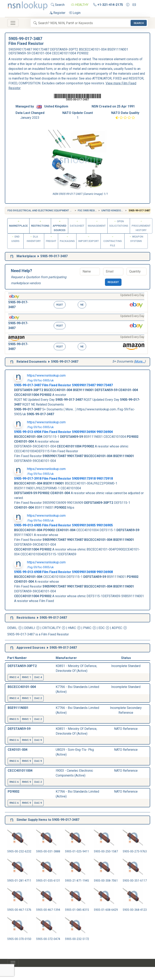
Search (59, 5)
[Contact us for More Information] (128, 5)
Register (58, 13)
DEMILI (29, 628)
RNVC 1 (26, 677)
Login (76, 13)
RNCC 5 (14, 719)
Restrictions (40, 225)
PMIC (87, 628)
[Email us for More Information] (134, 5)
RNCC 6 (14, 739)
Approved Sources (59, 228)
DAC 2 (38, 698)
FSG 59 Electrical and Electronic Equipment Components (47, 210)
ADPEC (117, 628)
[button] (76, 301)
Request (113, 282)
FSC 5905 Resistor (90, 210)
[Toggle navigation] (13, 23)
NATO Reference (126, 729)
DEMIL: (12, 628)
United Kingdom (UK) (115, 210)
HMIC (72, 628)
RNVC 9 (26, 739)
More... (140, 361)
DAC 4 (38, 677)
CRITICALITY (51, 628)
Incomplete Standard (125, 666)
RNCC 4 (14, 677)
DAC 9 (38, 739)
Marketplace (18, 225)
